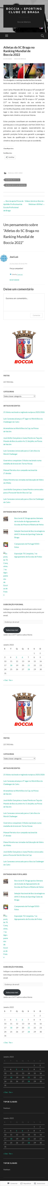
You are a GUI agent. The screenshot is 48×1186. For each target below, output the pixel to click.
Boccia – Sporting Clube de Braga (24, 10)
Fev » (11, 680)
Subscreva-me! (12, 630)
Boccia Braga (20, 59)
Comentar (36, 315)
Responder (14, 280)
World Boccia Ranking (15, 185)
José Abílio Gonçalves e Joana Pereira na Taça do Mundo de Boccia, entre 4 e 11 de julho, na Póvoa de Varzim (22, 441)
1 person (20, 274)
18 (11, 665)
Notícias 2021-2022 (15, 173)
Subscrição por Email (13, 604)
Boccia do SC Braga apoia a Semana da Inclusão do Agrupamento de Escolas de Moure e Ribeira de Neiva (28, 521)
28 (29, 669)
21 (29, 665)
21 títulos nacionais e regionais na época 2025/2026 (24, 412)
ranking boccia (12, 180)
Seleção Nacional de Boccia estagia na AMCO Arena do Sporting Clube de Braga (29, 534)
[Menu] (6, 35)
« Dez (5, 680)
